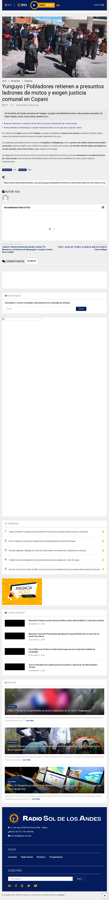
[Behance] (9, 886)
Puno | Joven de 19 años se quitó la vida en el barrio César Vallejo (82, 248)
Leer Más (30, 721)
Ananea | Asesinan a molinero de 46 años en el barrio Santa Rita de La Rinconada (40, 123)
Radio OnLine (27, 857)
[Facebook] (16, 886)
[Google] (22, 886)
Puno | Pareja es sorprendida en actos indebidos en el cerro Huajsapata (49, 710)
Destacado (13, 742)
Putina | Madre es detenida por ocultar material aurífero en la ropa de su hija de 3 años (43, 128)
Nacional (12, 781)
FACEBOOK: (31, 261)
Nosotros (41, 857)
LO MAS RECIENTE (16, 613)
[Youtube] (35, 886)
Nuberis (61, 895)
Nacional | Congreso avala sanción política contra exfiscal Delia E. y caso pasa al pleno (66, 620)
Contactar (12, 857)
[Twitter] (28, 886)
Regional (12, 707)
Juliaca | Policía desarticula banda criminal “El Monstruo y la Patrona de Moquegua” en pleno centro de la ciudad (27, 249)
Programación (56, 857)
